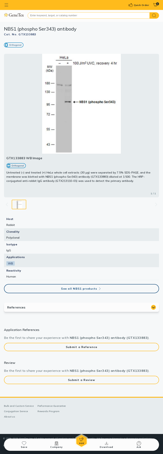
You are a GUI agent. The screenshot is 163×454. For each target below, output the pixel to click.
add (81, 441)
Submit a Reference (81, 347)
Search (154, 15)
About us (9, 416)
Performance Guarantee (52, 405)
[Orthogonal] (13, 44)
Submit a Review (81, 380)
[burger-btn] (6, 5)
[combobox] (89, 15)
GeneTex (14, 15)
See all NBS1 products (79, 288)
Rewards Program (48, 411)
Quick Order (141, 5)
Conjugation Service (16, 411)
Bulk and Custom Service (19, 405)
